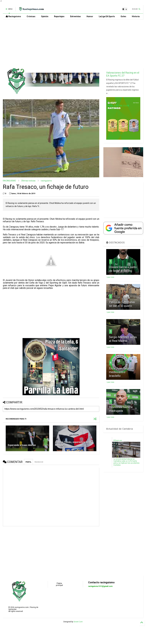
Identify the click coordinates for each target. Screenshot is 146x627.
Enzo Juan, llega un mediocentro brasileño (121, 372)
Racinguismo (14, 16)
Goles (123, 16)
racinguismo (46, 181)
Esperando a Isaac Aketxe (22, 445)
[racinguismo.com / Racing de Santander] (31, 10)
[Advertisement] (72, 44)
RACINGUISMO (9, 181)
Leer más (110, 277)
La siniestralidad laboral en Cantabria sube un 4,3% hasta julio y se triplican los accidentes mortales (126, 462)
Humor (90, 16)
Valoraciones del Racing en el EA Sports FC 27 (122, 74)
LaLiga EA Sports (107, 16)
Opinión (44, 16)
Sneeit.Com (78, 622)
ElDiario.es (117, 440)
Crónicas (31, 16)
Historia (136, 16)
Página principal (59, 584)
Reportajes (59, 16)
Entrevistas (75, 16)
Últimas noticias (28, 181)
